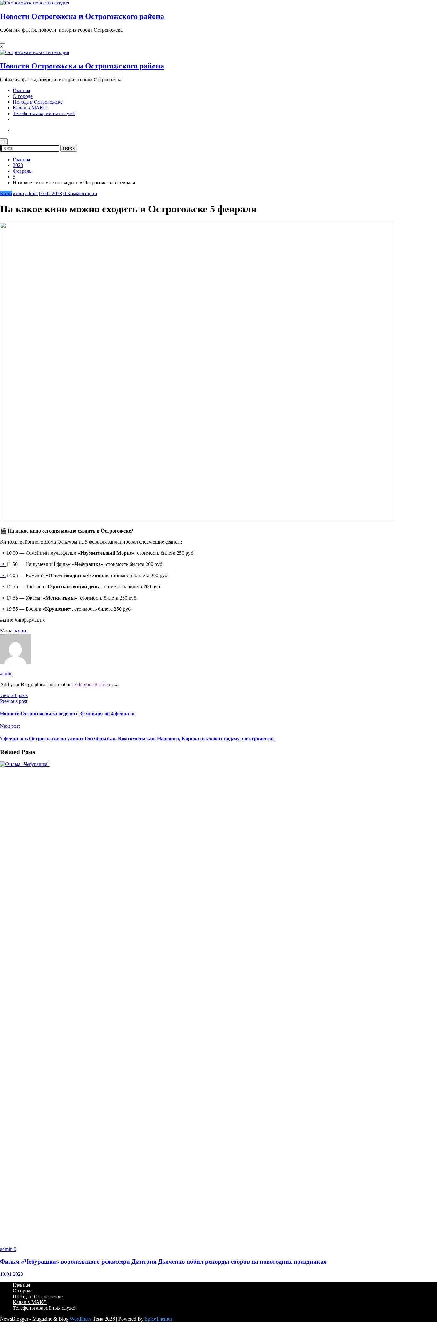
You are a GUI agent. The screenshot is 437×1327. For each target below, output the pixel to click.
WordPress (80, 1319)
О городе (23, 96)
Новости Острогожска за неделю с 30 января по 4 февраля (67, 713)
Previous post (13, 701)
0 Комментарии (80, 193)
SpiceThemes (158, 1319)
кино (18, 193)
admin (31, 193)
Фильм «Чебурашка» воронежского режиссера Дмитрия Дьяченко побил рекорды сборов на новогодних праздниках (163, 1261)
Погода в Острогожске (38, 102)
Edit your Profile (91, 684)
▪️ (3, 553)
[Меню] (2, 43)
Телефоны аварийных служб (44, 113)
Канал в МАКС (30, 107)
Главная (21, 90)
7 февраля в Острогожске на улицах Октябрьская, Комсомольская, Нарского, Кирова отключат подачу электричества (137, 738)
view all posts (14, 695)
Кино (6, 193)
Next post (10, 726)
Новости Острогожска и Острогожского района (82, 16)
